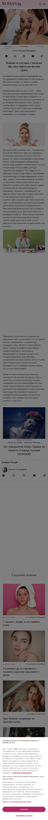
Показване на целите (24, 815)
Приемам (24, 809)
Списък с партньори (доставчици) (16, 802)
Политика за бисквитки (22, 773)
